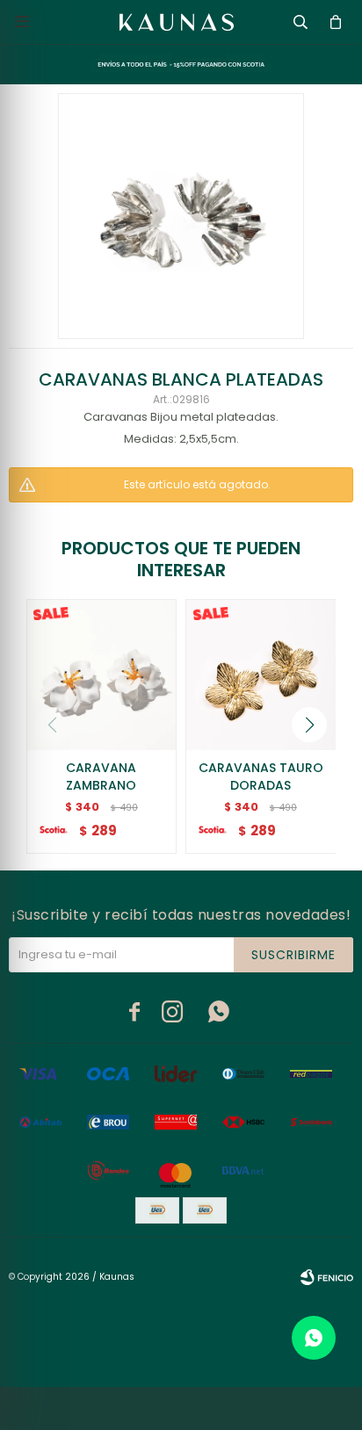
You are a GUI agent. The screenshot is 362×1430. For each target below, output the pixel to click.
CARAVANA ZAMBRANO (101, 776)
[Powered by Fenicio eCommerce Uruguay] (326, 1277)
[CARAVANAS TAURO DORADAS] (261, 674)
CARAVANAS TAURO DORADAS (261, 776)
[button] (309, 724)
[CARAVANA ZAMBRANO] (101, 674)
